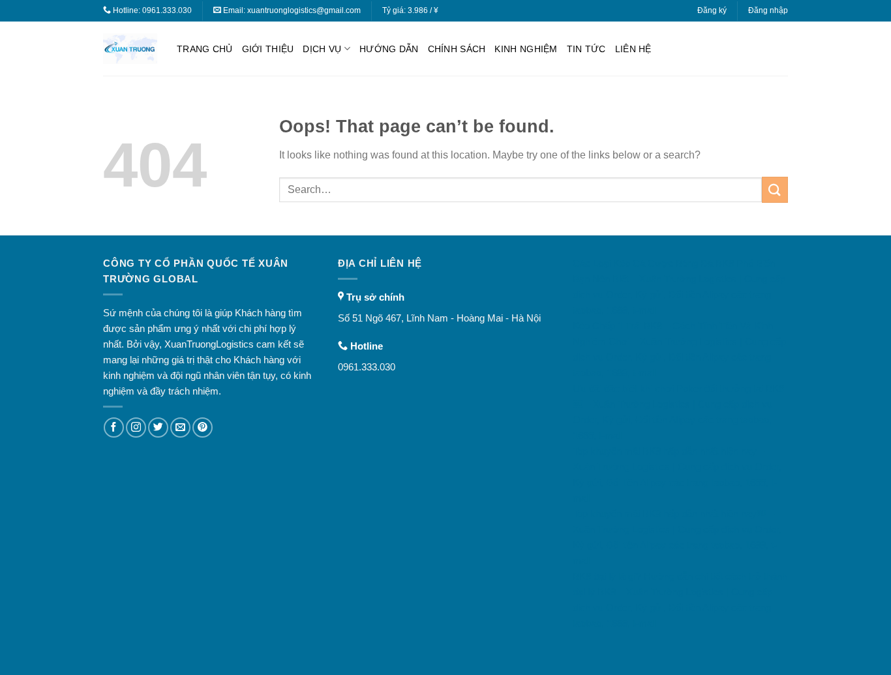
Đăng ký (712, 10)
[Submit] (775, 189)
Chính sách (457, 49)
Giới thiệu (268, 49)
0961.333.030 (167, 10)
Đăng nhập (768, 10)
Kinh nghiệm (525, 49)
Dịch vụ (322, 49)
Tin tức (586, 49)
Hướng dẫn (389, 49)
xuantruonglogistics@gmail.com (304, 10)
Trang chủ (205, 49)
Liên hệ (633, 49)
